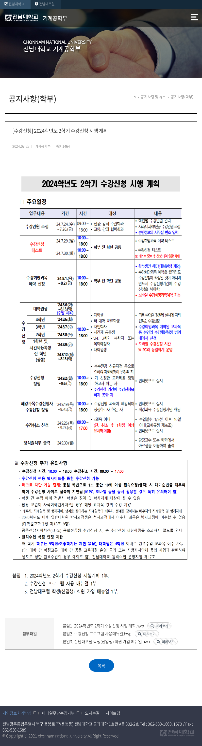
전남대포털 (47, 3)
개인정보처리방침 (17, 713)
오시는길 (92, 713)
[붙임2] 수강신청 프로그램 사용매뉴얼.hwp (97, 633)
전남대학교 (16, 3)
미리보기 (162, 625)
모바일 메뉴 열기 (195, 18)
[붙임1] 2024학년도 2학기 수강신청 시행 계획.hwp (103, 626)
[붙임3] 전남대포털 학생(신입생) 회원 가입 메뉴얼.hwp (106, 641)
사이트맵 (113, 713)
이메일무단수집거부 (58, 713)
